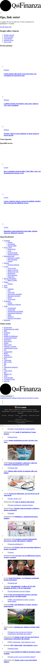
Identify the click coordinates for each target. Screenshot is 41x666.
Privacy (17, 415)
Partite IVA (11, 277)
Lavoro (6, 167)
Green (6, 287)
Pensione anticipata (13, 265)
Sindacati (6, 355)
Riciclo (10, 297)
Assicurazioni (12, 308)
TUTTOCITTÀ (13, 411)
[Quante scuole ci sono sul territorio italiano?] (22, 657)
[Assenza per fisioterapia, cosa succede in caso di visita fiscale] (22, 483)
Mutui (9, 315)
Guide (6, 306)
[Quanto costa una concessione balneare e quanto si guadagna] (22, 544)
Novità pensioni (8, 37)
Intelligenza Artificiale (14, 304)
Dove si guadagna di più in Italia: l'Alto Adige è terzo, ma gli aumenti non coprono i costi (22, 172)
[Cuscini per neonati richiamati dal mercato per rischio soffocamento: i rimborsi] (22, 529)
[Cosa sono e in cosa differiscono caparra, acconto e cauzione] (22, 552)
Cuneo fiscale (8, 371)
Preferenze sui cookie (34, 415)
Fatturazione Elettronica (15, 313)
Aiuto (20, 417)
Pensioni (6, 70)
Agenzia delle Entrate (10, 338)
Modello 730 (8, 374)
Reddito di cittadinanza (11, 336)
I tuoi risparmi (8, 38)
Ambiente (11, 289)
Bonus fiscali (11, 249)
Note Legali (11, 415)
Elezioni (10, 284)
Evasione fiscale (12, 252)
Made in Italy (8, 345)
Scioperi (10, 261)
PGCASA (35, 409)
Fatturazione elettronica (11, 367)
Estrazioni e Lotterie (14, 258)
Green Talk (11, 292)
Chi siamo (4, 415)
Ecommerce (7, 339)
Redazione (7, 320)
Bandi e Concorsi (13, 270)
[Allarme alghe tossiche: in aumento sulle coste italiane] (22, 468)
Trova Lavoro (12, 268)
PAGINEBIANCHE (6, 411)
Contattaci (14, 398)
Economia (7, 240)
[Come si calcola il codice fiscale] (22, 499)
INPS (5, 331)
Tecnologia (7, 301)
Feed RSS (30, 398)
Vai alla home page (5, 27)
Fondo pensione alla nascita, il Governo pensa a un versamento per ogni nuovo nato (20, 74)
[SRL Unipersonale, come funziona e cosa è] (22, 642)
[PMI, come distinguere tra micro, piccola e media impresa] (22, 600)
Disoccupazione (12, 275)
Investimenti (11, 244)
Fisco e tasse (7, 42)
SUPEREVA (20, 413)
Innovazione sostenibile (15, 294)
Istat (5, 364)
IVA (5, 350)
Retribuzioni (11, 273)
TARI (5, 376)
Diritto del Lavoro (13, 272)
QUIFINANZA (29, 411)
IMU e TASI (8, 362)
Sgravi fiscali (8, 341)
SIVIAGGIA (23, 411)
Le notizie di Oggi (9, 379)
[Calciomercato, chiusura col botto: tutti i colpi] (22, 617)
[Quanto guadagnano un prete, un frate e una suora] (22, 437)
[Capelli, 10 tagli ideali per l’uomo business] (22, 429)
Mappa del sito (22, 398)
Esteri (5, 285)
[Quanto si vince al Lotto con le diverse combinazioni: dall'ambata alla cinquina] (22, 633)
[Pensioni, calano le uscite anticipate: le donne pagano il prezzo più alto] (22, 117)
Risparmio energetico (14, 296)
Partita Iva (11, 316)
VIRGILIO (11, 409)
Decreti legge (8, 327)
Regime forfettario (13, 254)
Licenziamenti (8, 351)
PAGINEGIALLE (17, 409)
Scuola (6, 334)
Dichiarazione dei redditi (11, 329)
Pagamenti (7, 332)
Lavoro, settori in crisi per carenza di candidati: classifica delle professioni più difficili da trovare (22, 202)
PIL (5, 365)
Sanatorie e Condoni (10, 346)
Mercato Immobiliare (10, 278)
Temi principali (8, 377)
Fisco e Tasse (8, 247)
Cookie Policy (24, 415)
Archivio (36, 398)
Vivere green (11, 299)
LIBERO (6, 409)
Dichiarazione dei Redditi (15, 311)
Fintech (10, 303)
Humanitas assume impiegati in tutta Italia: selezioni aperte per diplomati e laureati (20, 232)
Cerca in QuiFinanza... (7, 396)
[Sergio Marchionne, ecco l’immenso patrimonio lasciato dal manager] (22, 568)
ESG (9, 291)
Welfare (6, 343)
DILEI (18, 411)
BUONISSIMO (36, 411)
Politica (6, 282)
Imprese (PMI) (12, 246)
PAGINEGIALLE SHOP (27, 409)
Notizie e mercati (9, 35)
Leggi (9, 251)
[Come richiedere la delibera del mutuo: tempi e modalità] (22, 648)
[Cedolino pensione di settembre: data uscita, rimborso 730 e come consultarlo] (22, 88)
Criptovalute (11, 310)
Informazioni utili (9, 256)
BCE (5, 358)
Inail (5, 372)
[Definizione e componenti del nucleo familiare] (22, 513)
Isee (5, 369)
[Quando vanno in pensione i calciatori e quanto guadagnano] (22, 505)
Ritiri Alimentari (12, 259)
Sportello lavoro (8, 40)
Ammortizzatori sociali (10, 348)
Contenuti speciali (5, 398)
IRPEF (6, 353)
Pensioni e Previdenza (14, 318)
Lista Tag (6, 381)
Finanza (10, 242)
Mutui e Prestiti (12, 280)
